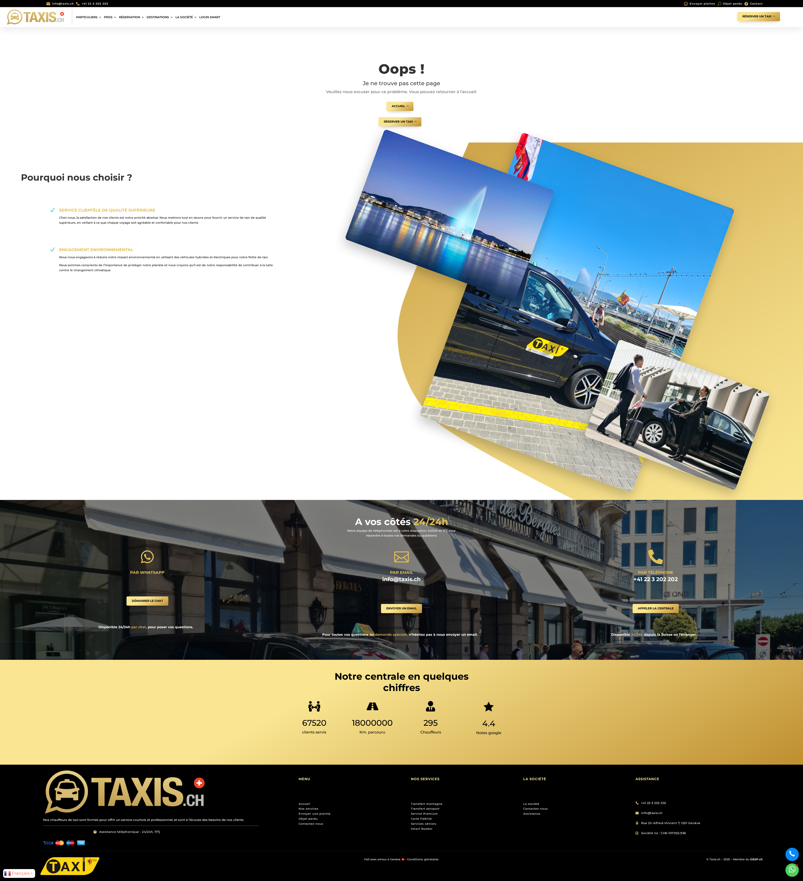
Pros (108, 17)
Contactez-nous (311, 823)
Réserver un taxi (757, 16)
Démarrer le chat (147, 601)
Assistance (531, 813)
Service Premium (424, 813)
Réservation (129, 17)
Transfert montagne (426, 803)
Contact (756, 3)
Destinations (158, 17)
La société (184, 17)
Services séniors (423, 823)
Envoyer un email (401, 608)
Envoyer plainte (702, 3)
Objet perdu (732, 3)
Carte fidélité (421, 818)
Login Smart (209, 17)
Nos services (308, 808)
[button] (792, 870)
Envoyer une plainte (315, 813)
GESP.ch (756, 859)
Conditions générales (423, 859)
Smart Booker (421, 828)
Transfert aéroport (425, 808)
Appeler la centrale (656, 608)
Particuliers (86, 17)
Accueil (398, 106)
